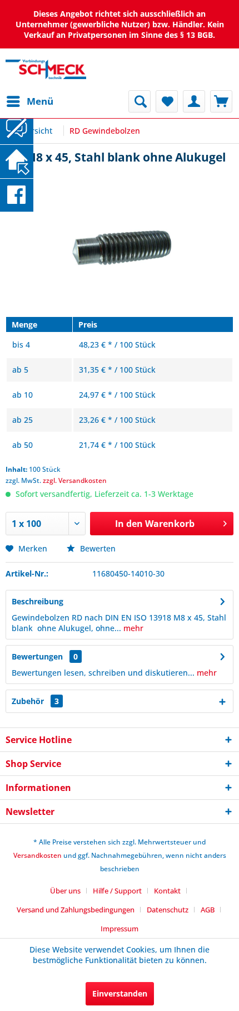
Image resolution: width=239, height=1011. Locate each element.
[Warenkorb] (221, 101)
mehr (132, 628)
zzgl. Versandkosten (75, 480)
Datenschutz (167, 910)
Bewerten (97, 548)
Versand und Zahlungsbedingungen (76, 910)
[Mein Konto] (194, 101)
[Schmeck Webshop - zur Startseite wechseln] (46, 69)
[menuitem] (29, 101)
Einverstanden (119, 993)
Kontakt (167, 891)
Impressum (119, 929)
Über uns (65, 891)
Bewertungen (37, 656)
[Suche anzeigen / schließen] (139, 101)
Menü (40, 101)
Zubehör (35, 701)
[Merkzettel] (167, 101)
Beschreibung (37, 601)
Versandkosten (37, 855)
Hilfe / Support (117, 891)
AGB (208, 910)
